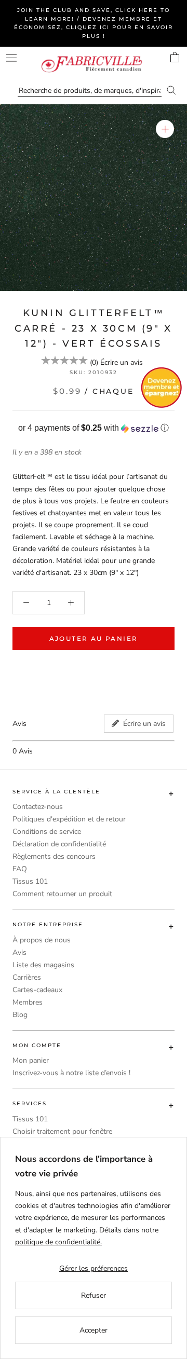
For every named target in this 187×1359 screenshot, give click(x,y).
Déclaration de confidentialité (59, 844)
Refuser (93, 1295)
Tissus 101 (30, 881)
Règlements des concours (54, 856)
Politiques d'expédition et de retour (69, 819)
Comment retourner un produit (62, 894)
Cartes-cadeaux (37, 990)
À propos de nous (41, 940)
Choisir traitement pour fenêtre (62, 1131)
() (94, 362)
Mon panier (30, 1060)
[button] (93, 428)
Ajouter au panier (93, 638)
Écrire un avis (121, 362)
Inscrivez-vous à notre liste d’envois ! (71, 1073)
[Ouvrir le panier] (174, 57)
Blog (20, 1015)
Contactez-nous (37, 807)
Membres (27, 1002)
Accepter (93, 1330)
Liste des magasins (43, 965)
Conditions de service (46, 831)
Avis (19, 952)
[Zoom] (165, 129)
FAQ (19, 869)
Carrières (26, 977)
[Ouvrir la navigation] (11, 58)
